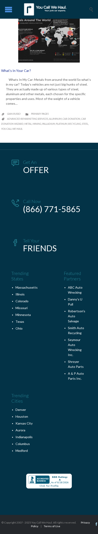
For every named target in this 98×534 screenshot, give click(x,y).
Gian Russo (14, 113)
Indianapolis (24, 437)
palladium (48, 123)
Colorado (21, 301)
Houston (21, 416)
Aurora (20, 430)
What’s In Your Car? (16, 71)
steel (85, 123)
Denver (20, 410)
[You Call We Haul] (52, 9)
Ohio (19, 328)
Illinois (20, 294)
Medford (21, 451)
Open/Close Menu (8, 9)
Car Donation (71, 118)
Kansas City (24, 423)
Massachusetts (26, 287)
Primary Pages (40, 113)
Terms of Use (52, 526)
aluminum (55, 118)
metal (28, 123)
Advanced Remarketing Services (27, 118)
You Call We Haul (12, 128)
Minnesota (23, 315)
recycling (74, 123)
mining (37, 123)
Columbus (22, 444)
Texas (19, 321)
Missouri (21, 308)
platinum (61, 123)
